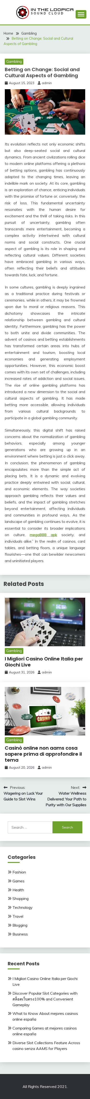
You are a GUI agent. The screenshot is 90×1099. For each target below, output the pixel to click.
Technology (22, 907)
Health (18, 889)
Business (20, 934)
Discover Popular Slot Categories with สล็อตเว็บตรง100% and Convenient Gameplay (45, 999)
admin (47, 83)
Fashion (19, 872)
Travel (17, 916)
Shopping (20, 898)
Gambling (14, 61)
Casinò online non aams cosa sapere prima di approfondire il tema (43, 754)
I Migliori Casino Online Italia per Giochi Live (44, 661)
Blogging (19, 925)
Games (18, 881)
